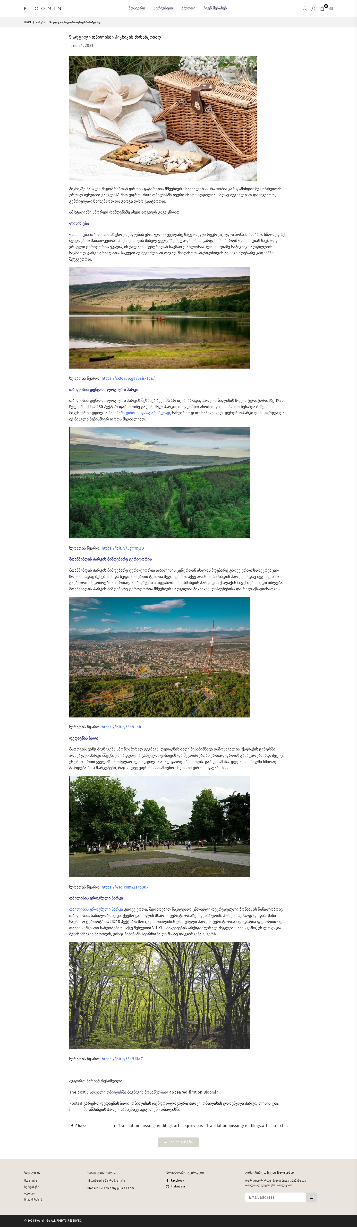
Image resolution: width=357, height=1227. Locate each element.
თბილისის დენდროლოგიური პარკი (165, 1103)
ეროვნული (100, 909)
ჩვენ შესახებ (215, 8)
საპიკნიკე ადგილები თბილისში (150, 1109)
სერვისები (163, 8)
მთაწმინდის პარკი (101, 1109)
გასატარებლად (155, 413)
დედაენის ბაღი (114, 1103)
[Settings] (329, 8)
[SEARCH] (305, 8)
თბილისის (79, 909)
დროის (133, 413)
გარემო (40, 22)
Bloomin (211, 1092)
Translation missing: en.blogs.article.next (245, 1125)
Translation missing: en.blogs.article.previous (160, 1125)
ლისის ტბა (268, 1103)
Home (27, 22)
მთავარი (136, 8)
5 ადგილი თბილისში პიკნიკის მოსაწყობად (127, 1092)
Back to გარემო (180, 1142)
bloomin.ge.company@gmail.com (110, 1188)
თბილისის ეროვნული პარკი (229, 1103)
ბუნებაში (117, 413)
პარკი (117, 909)
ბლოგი (188, 8)
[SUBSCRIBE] (311, 1197)
